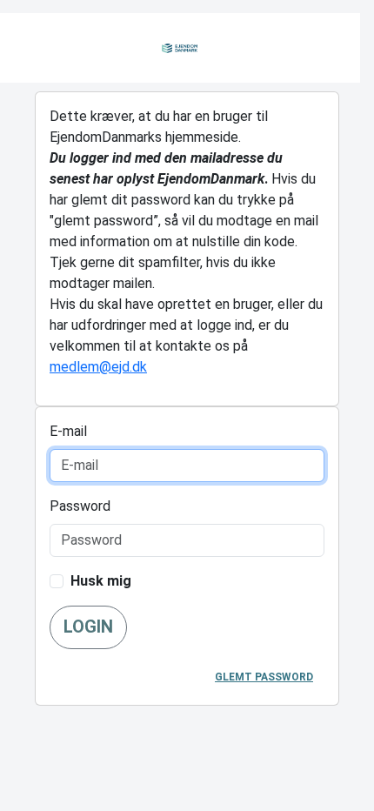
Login (88, 626)
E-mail (68, 431)
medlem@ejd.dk (98, 367)
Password (80, 506)
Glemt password (264, 677)
